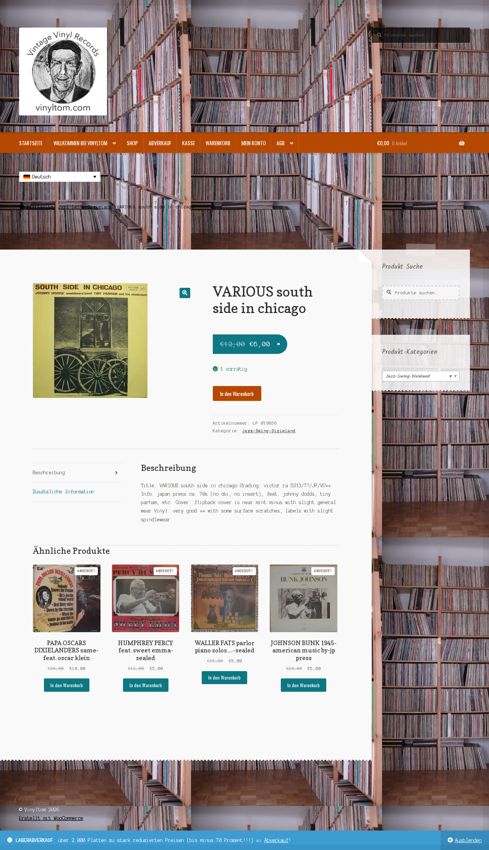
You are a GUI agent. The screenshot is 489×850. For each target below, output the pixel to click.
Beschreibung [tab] (49, 472)
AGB (281, 143)
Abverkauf (276, 840)
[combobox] (421, 376)
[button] (185, 293)
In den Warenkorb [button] (66, 685)
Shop (132, 143)
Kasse (188, 143)
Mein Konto (253, 143)
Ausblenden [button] (468, 840)
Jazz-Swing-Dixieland (85, 206)
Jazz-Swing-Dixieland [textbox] (418, 376)
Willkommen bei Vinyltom (80, 143)
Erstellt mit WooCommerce (51, 818)
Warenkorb (218, 143)
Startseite (30, 143)
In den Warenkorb (237, 393)
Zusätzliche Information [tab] (63, 491)
